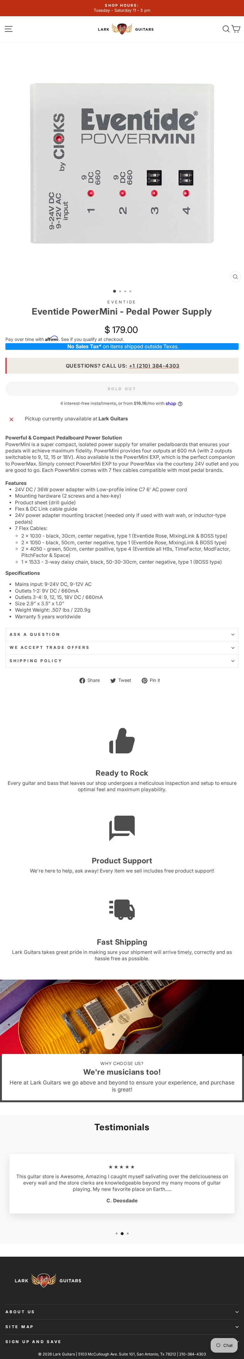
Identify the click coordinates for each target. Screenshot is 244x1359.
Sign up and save (33, 1341)
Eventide (122, 302)
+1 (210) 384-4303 (154, 366)
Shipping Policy (36, 660)
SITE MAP (19, 1326)
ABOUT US (20, 1311)
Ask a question (35, 634)
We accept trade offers (50, 647)
